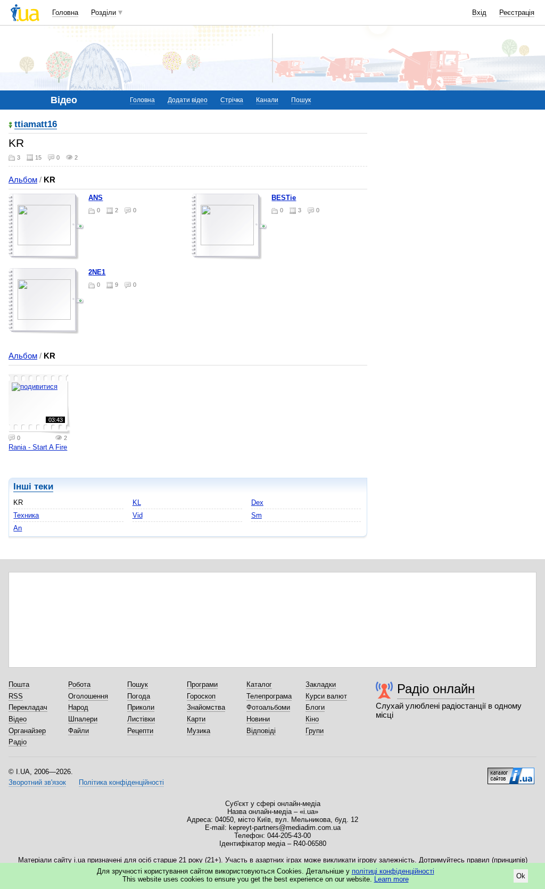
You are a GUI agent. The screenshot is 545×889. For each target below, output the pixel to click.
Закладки (320, 684)
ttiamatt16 (35, 124)
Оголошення (88, 696)
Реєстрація (516, 12)
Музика (198, 731)
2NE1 (96, 272)
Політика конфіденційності (121, 782)
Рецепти (140, 731)
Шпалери (82, 719)
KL (137, 502)
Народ (78, 707)
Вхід (479, 12)
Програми (202, 684)
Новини (258, 719)
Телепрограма (269, 696)
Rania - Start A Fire (38, 447)
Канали (267, 100)
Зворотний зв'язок (37, 782)
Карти (196, 719)
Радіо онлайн (436, 689)
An (17, 528)
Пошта (19, 684)
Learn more (391, 879)
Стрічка (231, 100)
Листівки (141, 719)
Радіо (18, 742)
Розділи (103, 12)
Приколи (140, 707)
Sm (256, 515)
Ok (520, 876)
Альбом (23, 179)
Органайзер (27, 731)
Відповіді (261, 731)
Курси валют (326, 696)
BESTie (283, 198)
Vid (138, 515)
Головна (65, 12)
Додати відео (188, 100)
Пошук (301, 100)
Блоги (315, 707)
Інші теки (33, 486)
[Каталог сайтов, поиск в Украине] (511, 772)
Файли (78, 731)
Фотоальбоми (268, 707)
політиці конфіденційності (393, 871)
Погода (138, 696)
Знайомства (206, 707)
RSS (16, 696)
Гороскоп (201, 696)
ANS (95, 198)
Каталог (259, 684)
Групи (314, 731)
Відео (18, 719)
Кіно (312, 719)
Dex (257, 502)
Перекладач (28, 707)
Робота (79, 684)
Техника (26, 515)
